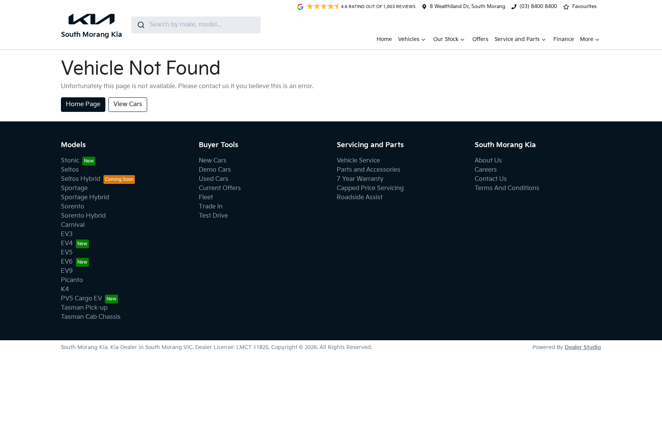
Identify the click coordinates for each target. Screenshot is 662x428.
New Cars (212, 160)
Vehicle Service (358, 160)
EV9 (67, 271)
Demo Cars (215, 170)
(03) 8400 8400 (538, 6)
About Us (488, 160)
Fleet (206, 197)
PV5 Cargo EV (81, 298)
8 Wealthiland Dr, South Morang (467, 6)
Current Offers (220, 188)
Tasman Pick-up (84, 308)
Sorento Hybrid (83, 216)
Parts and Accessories (368, 170)
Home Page (83, 104)
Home (384, 39)
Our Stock (446, 39)
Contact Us (491, 179)
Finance (564, 39)
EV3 (67, 234)
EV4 (67, 243)
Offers (480, 39)
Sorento (72, 206)
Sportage (74, 188)
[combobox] (196, 24)
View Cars (127, 104)
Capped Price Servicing (370, 188)
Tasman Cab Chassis (91, 317)
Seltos (70, 170)
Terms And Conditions (507, 188)
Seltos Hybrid (80, 179)
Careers (486, 170)
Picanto (72, 280)
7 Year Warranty (360, 179)
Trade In (211, 206)
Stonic (70, 160)
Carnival (73, 225)
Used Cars (213, 179)
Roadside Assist (360, 197)
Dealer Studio (583, 347)
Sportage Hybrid (85, 197)
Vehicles (408, 39)
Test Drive (213, 216)
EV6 (67, 262)
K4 (65, 289)
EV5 (67, 252)
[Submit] (140, 24)
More (586, 39)
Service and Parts (517, 39)
